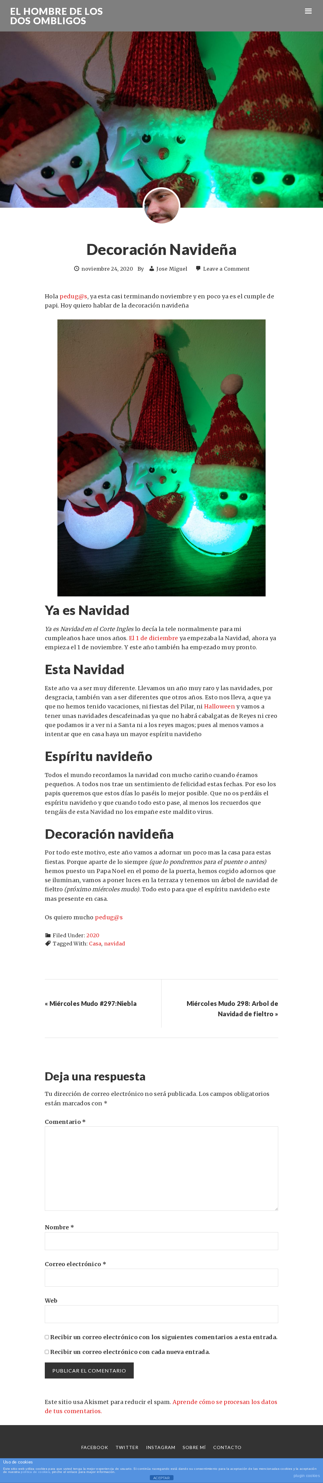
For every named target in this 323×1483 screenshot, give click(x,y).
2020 (92, 935)
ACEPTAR (161, 1478)
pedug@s (73, 296)
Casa (95, 943)
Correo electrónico (75, 1264)
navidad (114, 943)
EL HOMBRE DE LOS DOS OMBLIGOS (56, 15)
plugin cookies (307, 1476)
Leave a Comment (226, 269)
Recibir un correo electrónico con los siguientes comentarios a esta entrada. (164, 1337)
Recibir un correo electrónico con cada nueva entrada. (130, 1352)
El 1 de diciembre (153, 638)
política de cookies (35, 1472)
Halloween (219, 706)
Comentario (65, 1121)
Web (51, 1300)
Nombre (59, 1227)
